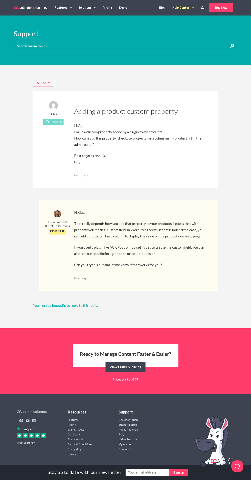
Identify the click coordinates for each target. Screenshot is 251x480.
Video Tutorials (128, 439)
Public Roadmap (128, 429)
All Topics (44, 83)
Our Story (74, 434)
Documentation (128, 419)
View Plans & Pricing (125, 367)
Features (61, 7)
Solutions (84, 7)
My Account (126, 444)
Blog (162, 7)
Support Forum (128, 424)
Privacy (72, 454)
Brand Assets (76, 429)
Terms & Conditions (80, 444)
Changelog (74, 449)
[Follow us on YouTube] (28, 421)
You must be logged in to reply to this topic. (65, 305)
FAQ (121, 434)
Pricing (107, 7)
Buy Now (221, 7)
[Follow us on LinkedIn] (34, 421)
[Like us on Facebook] (21, 421)
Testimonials (75, 439)
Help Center (180, 7)
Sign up (179, 472)
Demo (123, 7)
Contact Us (126, 449)
